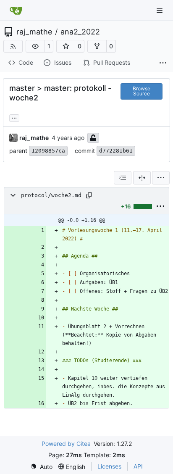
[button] (35, 46)
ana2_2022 (80, 32)
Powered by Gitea (66, 443)
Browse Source (141, 91)
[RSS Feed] (13, 46)
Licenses (109, 466)
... (14, 117)
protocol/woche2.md (51, 195)
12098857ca (48, 150)
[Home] (16, 10)
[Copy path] (89, 195)
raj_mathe (34, 32)
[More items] (163, 63)
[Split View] (142, 177)
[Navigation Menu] (160, 10)
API (138, 466)
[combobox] (122, 177)
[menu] (161, 177)
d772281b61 (116, 150)
